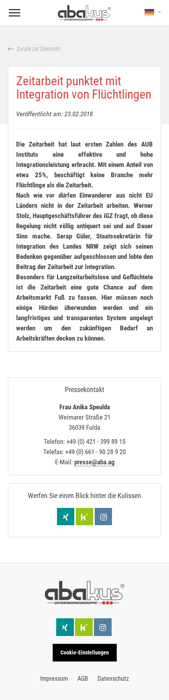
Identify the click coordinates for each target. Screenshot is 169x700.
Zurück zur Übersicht (37, 49)
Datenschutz (113, 678)
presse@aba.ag (94, 462)
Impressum (54, 678)
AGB (82, 678)
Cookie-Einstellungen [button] (85, 652)
